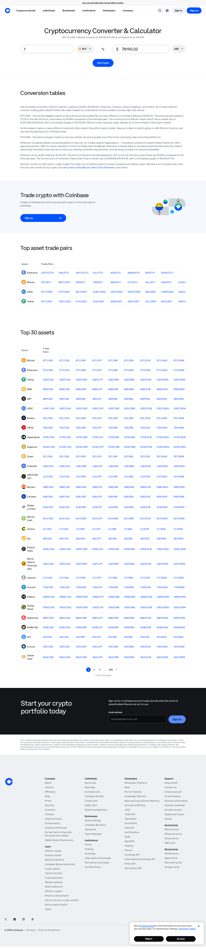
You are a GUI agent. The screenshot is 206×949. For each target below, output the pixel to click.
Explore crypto (53, 850)
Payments (90, 829)
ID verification (172, 796)
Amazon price (172, 867)
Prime (88, 844)
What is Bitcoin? (54, 886)
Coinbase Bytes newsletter (60, 864)
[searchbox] (179, 49)
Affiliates (50, 791)
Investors (50, 809)
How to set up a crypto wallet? (62, 900)
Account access (173, 809)
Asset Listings (93, 820)
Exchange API (132, 854)
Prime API (130, 863)
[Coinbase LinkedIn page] (14, 919)
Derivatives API (133, 868)
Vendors (49, 814)
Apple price (171, 858)
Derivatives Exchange (97, 862)
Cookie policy (52, 823)
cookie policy (147, 926)
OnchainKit (131, 823)
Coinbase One (92, 791)
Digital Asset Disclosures (59, 840)
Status (168, 818)
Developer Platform (136, 782)
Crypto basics (52, 868)
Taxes (48, 909)
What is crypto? (53, 891)
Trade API (130, 814)
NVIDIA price (172, 853)
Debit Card (91, 805)
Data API (129, 827)
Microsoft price (173, 862)
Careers (49, 787)
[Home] (7, 10)
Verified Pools (93, 867)
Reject (148, 938)
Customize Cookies (186, 929)
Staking (89, 849)
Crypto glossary (54, 877)
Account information (176, 800)
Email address (115, 712)
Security (49, 805)
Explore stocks (53, 855)
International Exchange (98, 858)
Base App (90, 787)
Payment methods (175, 805)
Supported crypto (174, 814)
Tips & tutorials (53, 873)
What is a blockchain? (57, 895)
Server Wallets (133, 791)
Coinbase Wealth (94, 796)
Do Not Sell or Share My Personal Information (58, 834)
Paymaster (131, 818)
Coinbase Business (95, 825)
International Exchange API (140, 859)
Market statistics (54, 859)
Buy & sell (90, 782)
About (48, 782)
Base (127, 787)
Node (127, 836)
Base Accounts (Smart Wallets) (142, 800)
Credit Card (91, 800)
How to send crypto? (56, 904)
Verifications (132, 832)
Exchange (90, 853)
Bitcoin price (172, 829)
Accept (181, 938)
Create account (173, 791)
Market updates (54, 882)
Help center (171, 782)
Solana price (172, 838)
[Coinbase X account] (5, 919)
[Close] (198, 926)
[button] (49, 10)
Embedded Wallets (135, 796)
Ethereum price (173, 833)
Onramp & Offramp (135, 805)
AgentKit (130, 841)
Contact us (171, 787)
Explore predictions (96, 809)
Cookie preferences (56, 827)
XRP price (170, 842)
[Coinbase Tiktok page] (32, 919)
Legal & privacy (53, 818)
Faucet (128, 850)
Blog (47, 796)
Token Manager (93, 833)
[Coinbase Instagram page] (23, 919)
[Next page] (116, 669)
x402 (127, 809)
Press (48, 800)
